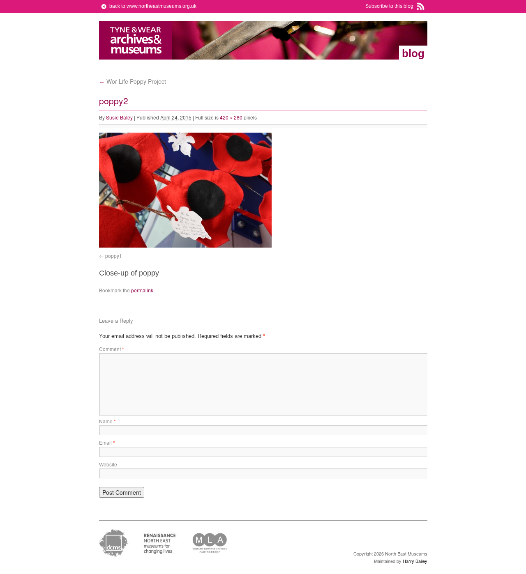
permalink (142, 290)
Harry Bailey (415, 561)
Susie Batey (119, 117)
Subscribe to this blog (389, 6)
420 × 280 (231, 117)
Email (107, 442)
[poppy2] (185, 246)
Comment (111, 348)
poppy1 (113, 255)
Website (108, 464)
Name (107, 421)
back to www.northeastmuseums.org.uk (152, 6)
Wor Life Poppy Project (132, 81)
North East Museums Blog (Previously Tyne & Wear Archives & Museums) (136, 40)
